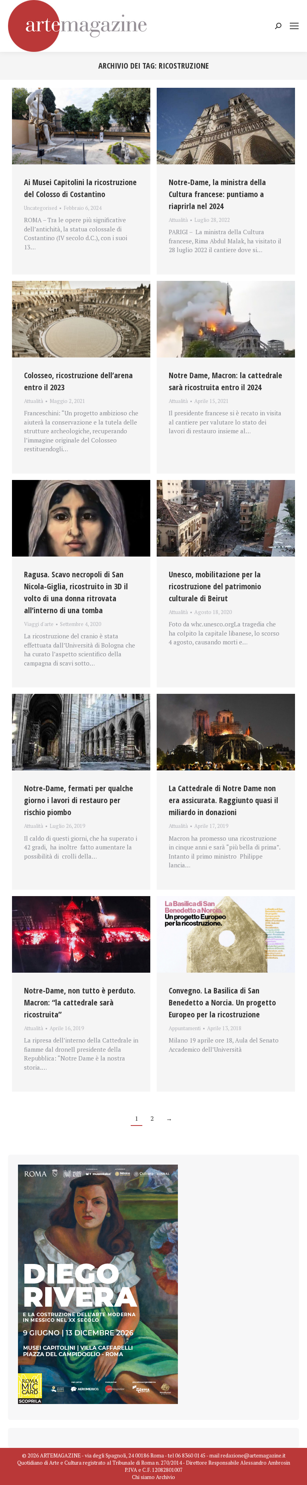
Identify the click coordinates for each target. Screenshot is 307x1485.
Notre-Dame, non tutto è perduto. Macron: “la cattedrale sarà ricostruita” (80, 1002)
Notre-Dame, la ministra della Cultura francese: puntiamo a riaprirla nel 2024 (217, 194)
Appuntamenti (185, 1028)
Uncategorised (40, 207)
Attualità (178, 219)
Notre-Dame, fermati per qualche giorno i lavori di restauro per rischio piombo (78, 800)
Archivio (165, 1477)
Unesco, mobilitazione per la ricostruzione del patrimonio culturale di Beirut (215, 586)
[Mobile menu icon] (294, 26)
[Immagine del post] (81, 126)
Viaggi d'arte (39, 624)
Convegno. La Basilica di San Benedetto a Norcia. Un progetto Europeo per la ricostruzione (222, 1002)
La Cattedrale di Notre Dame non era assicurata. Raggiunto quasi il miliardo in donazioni (223, 800)
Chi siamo (143, 1477)
